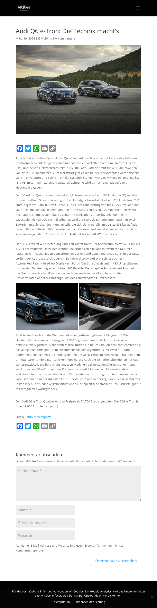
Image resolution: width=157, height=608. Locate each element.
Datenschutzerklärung (90, 601)
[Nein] (152, 597)
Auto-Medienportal (39, 417)
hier (76, 595)
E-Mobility (45, 38)
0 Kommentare (65, 38)
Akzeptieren (62, 601)
